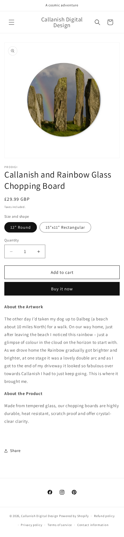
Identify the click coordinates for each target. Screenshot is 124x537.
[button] (11, 22)
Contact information (92, 525)
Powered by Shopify (74, 516)
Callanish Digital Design (39, 516)
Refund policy (104, 516)
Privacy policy (31, 525)
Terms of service (60, 525)
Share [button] (15, 450)
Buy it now (62, 288)
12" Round (20, 227)
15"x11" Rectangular (65, 227)
